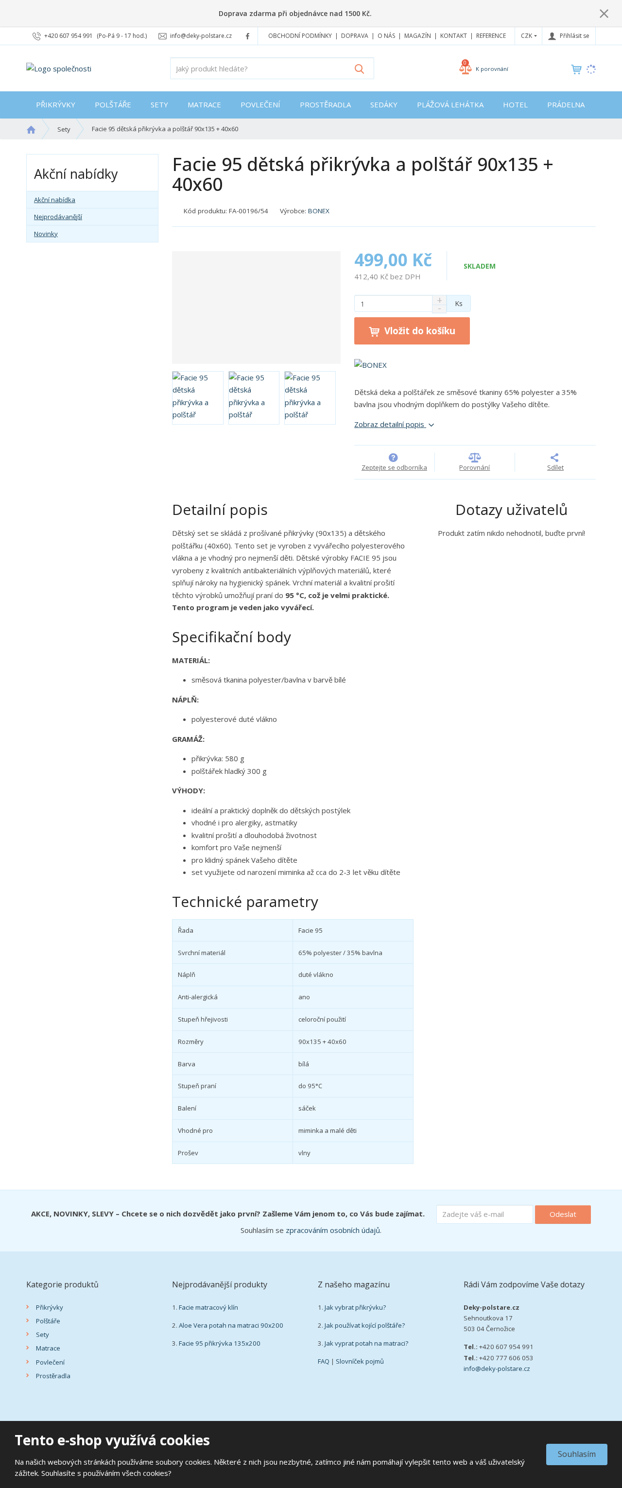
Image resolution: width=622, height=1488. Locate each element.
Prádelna (566, 104)
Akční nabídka (54, 199)
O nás (386, 36)
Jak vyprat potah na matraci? (366, 1343)
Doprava (354, 36)
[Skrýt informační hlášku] (604, 13)
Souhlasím (577, 1454)
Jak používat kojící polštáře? (365, 1325)
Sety (159, 104)
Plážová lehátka (450, 104)
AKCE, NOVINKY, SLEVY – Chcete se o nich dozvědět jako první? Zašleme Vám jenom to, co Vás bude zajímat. (228, 1213)
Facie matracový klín (208, 1307)
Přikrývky (55, 104)
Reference (491, 36)
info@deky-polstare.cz (497, 1368)
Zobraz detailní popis (390, 424)
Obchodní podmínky (300, 36)
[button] (526, 36)
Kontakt (453, 36)
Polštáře (113, 104)
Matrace (204, 104)
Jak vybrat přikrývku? (355, 1307)
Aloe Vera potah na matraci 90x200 (231, 1325)
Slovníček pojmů (360, 1361)
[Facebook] (247, 36)
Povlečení (260, 104)
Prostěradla (325, 104)
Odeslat (563, 1214)
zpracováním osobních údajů (333, 1230)
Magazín (417, 36)
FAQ (323, 1361)
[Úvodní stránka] (58, 67)
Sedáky (383, 104)
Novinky (46, 233)
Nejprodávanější (58, 216)
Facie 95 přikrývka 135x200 (219, 1343)
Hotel (515, 104)
